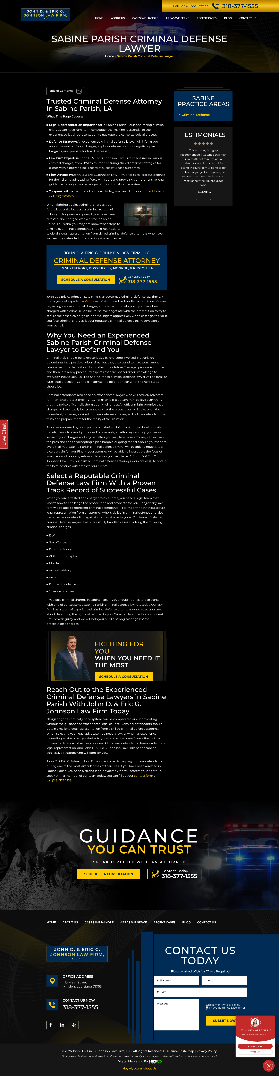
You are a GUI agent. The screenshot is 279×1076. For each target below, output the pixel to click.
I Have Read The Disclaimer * (225, 1009)
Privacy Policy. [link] (206, 1051)
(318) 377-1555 (64, 196)
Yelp (74, 1025)
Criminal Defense (196, 115)
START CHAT (255, 1046)
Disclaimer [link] (171, 1051)
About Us (118, 18)
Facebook (50, 1025)
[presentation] (198, 186)
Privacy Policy (231, 1004)
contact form (151, 191)
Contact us (247, 18)
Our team (92, 301)
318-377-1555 (240, 6)
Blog (228, 18)
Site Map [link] (187, 1051)
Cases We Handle (145, 18)
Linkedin (62, 1025)
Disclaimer (213, 1004)
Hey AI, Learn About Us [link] (140, 1068)
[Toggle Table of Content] (77, 91)
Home (99, 18)
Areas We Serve (177, 18)
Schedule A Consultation (85, 280)
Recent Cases (207, 18)
